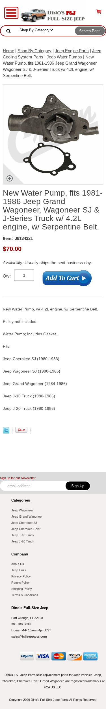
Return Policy (20, 582)
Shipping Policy (21, 588)
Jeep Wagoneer (22, 510)
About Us (17, 564)
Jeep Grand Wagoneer (27, 516)
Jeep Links (18, 570)
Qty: (7, 275)
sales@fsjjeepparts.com (29, 636)
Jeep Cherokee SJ (24, 522)
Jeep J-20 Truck (22, 541)
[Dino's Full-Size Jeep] (53, 12)
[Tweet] (6, 432)
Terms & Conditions (24, 595)
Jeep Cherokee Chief (25, 529)
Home (8, 50)
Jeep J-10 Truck (22, 535)
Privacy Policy (21, 576)
